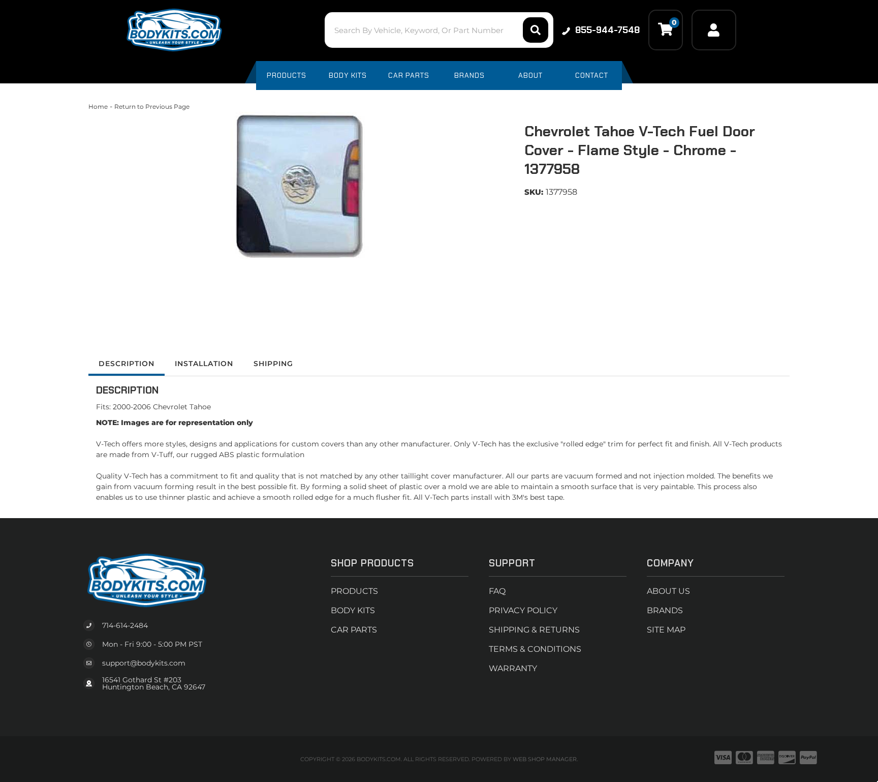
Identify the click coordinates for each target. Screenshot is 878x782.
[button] (439, 30)
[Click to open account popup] (714, 30)
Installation (204, 363)
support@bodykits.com (143, 663)
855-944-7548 (607, 30)
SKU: (533, 192)
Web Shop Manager (545, 759)
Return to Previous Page (152, 106)
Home (98, 106)
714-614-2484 (125, 625)
